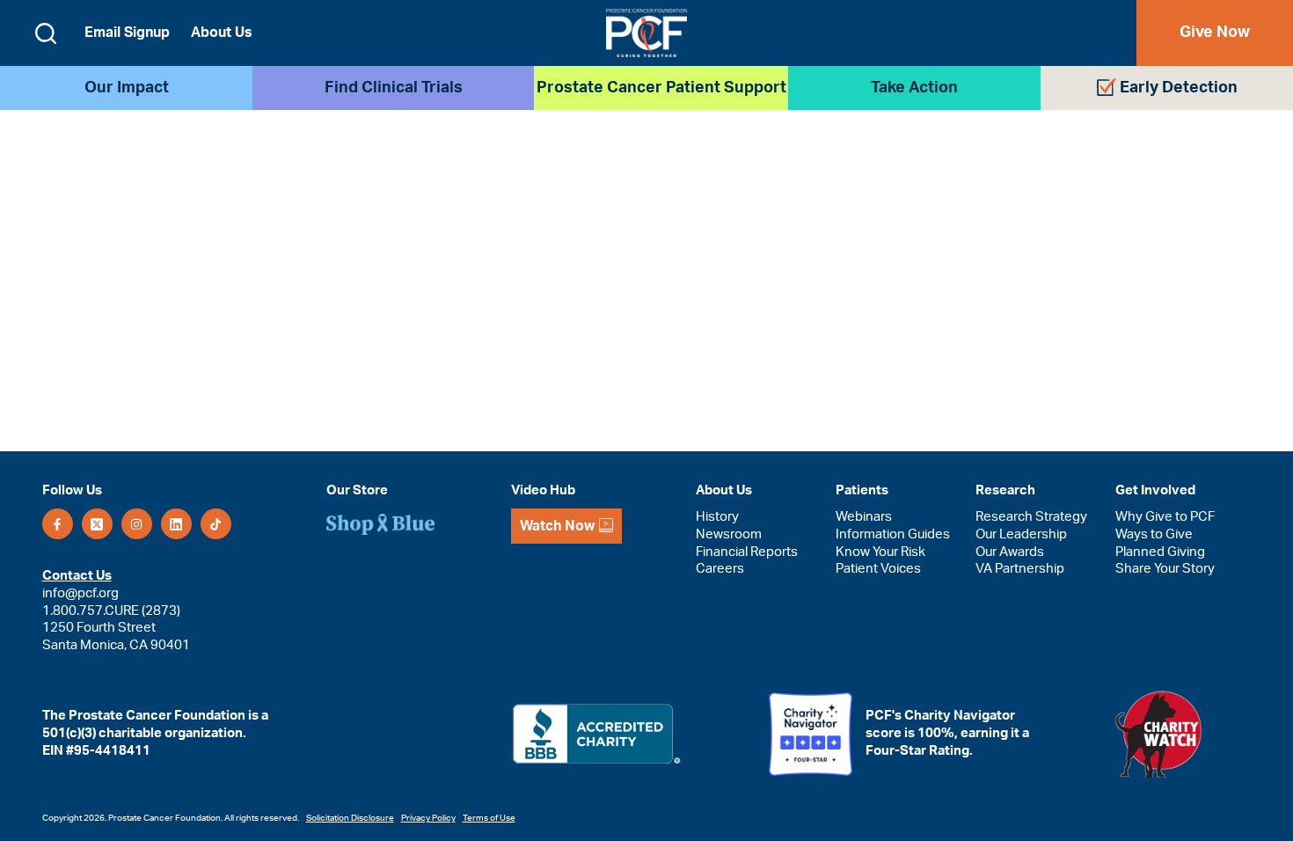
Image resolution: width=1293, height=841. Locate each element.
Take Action (914, 88)
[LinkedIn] (176, 523)
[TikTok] (216, 523)
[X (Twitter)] (97, 523)
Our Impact (126, 88)
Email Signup (127, 33)
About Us (221, 33)
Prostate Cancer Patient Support (661, 88)
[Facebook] (57, 523)
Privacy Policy (428, 818)
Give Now (1215, 32)
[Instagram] (136, 523)
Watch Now (557, 526)
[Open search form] (45, 33)
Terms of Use (489, 818)
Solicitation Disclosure (350, 818)
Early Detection (1179, 88)
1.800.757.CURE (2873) (111, 611)
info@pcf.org (80, 593)
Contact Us (77, 575)
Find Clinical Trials (394, 88)
